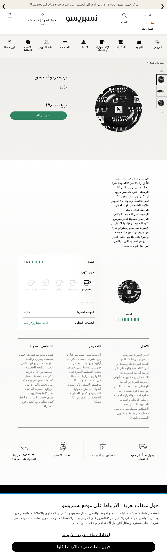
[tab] (166, 162)
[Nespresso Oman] (84, 22)
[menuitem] (157, 43)
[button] (148, 15)
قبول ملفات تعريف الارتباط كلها (83, 546)
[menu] (83, 47)
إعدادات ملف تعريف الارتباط (86, 534)
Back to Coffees (157, 63)
